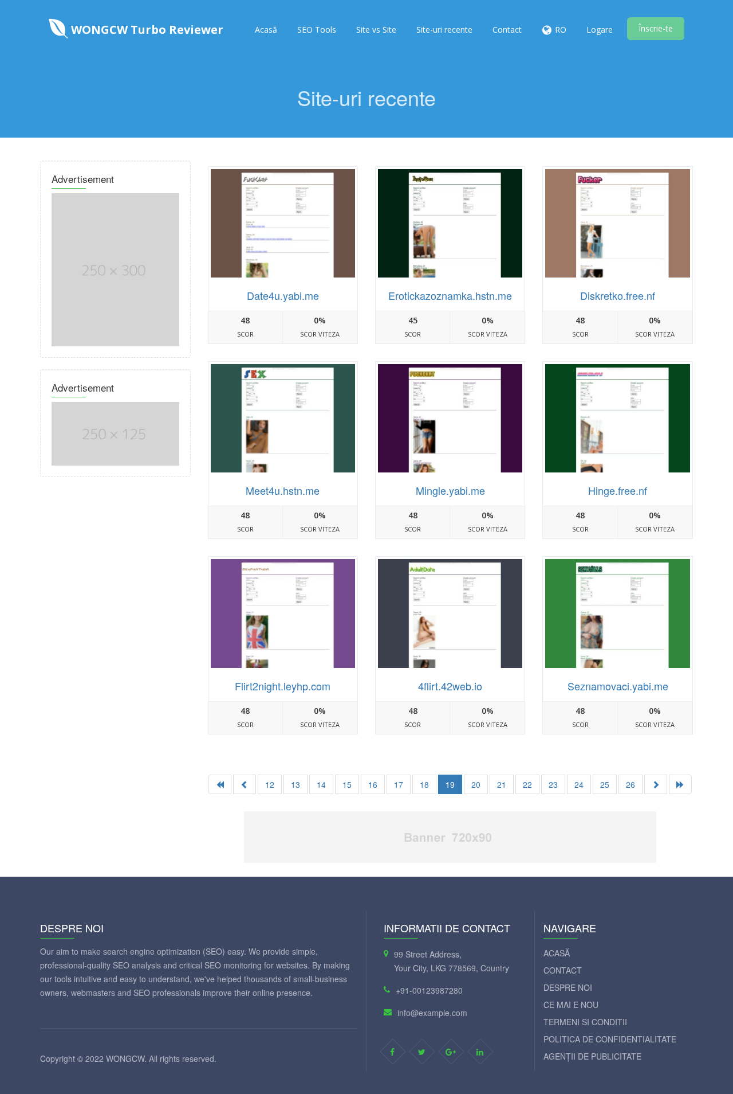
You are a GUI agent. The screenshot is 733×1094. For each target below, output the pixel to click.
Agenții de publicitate (592, 1056)
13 (295, 784)
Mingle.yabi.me (450, 490)
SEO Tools (316, 29)
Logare (599, 29)
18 (424, 784)
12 (269, 784)
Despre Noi (567, 987)
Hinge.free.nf (617, 490)
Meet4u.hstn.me (283, 490)
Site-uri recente (444, 29)
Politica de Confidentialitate (609, 1039)
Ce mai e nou (570, 1004)
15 (347, 784)
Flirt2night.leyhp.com (282, 685)
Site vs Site (376, 29)
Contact (507, 29)
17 (398, 784)
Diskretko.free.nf (617, 295)
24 (579, 784)
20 (475, 784)
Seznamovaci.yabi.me (618, 685)
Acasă (266, 29)
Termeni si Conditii (585, 1021)
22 (527, 784)
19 (450, 784)
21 (501, 784)
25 (604, 784)
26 (630, 784)
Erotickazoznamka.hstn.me (450, 295)
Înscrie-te (656, 28)
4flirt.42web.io (450, 685)
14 (321, 784)
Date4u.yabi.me (283, 295)
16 (372, 784)
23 (553, 784)
